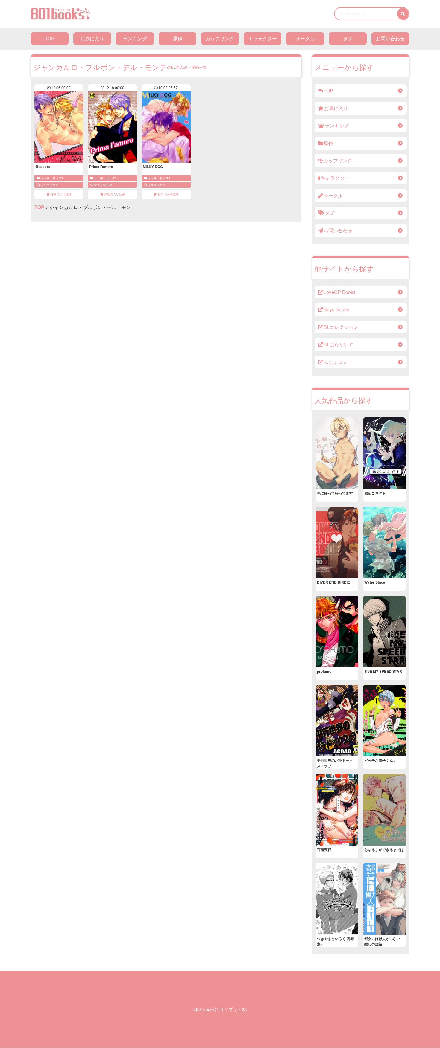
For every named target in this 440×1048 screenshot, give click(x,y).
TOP (49, 38)
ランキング (135, 38)
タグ (348, 38)
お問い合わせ (390, 38)
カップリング (220, 38)
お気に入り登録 (60, 194)
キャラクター (262, 38)
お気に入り (92, 38)
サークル (305, 38)
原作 (177, 38)
